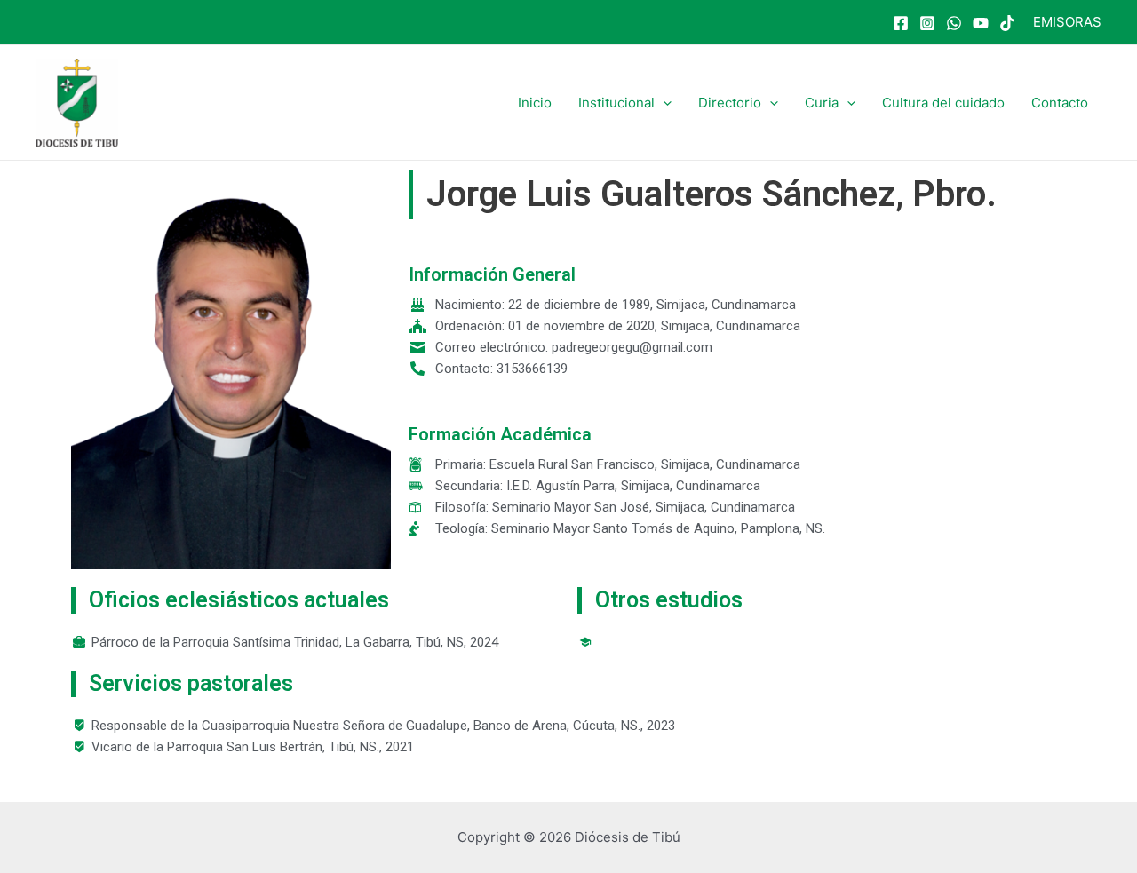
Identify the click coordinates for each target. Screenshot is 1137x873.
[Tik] (1007, 23)
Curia (822, 102)
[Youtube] (981, 23)
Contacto (1059, 102)
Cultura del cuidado (943, 102)
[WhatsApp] (954, 23)
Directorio (729, 102)
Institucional (616, 102)
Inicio (535, 102)
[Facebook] (901, 23)
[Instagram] (927, 23)
